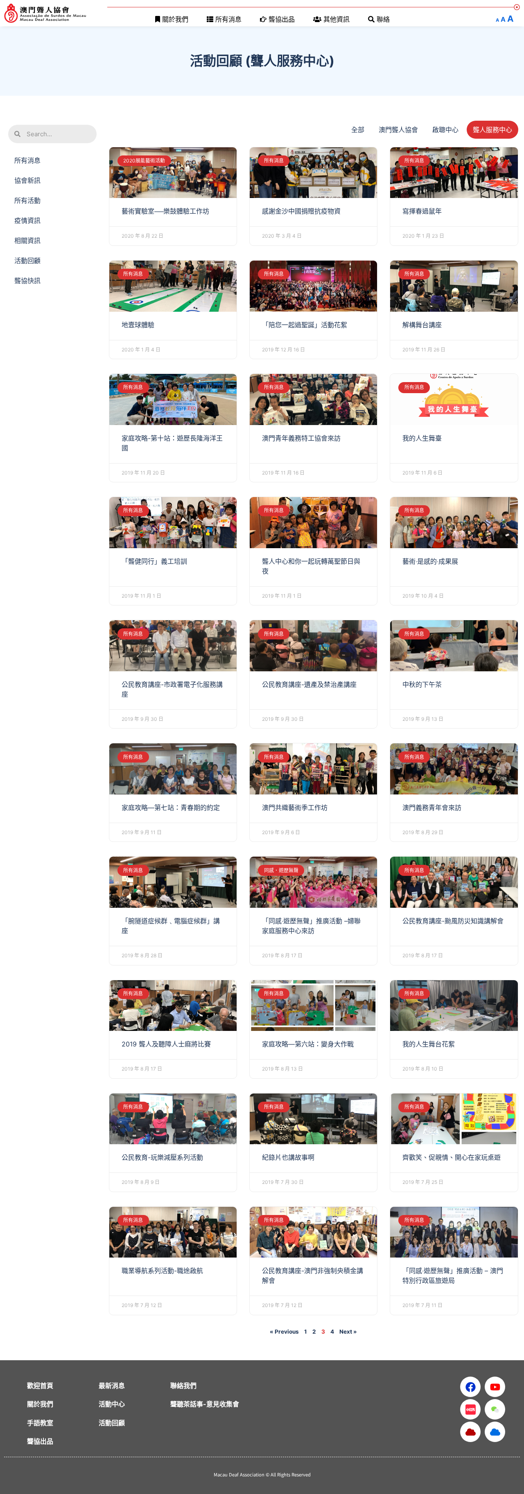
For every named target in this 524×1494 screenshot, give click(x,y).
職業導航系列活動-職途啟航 (162, 1271)
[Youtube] (495, 1387)
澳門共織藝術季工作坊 (295, 807)
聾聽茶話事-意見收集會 (204, 1404)
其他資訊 (336, 19)
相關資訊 (27, 240)
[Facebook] (470, 1387)
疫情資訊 (27, 220)
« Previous (284, 1331)
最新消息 (112, 1386)
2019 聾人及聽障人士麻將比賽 (166, 1044)
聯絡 (383, 19)
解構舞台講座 (422, 325)
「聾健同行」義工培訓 (154, 561)
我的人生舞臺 (422, 438)
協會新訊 (27, 180)
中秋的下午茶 (422, 684)
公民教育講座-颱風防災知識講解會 (453, 921)
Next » (348, 1331)
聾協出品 (282, 19)
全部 (357, 130)
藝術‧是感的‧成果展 (430, 561)
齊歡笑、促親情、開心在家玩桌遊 (451, 1157)
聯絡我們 (183, 1386)
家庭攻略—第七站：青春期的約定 (171, 807)
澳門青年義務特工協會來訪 (301, 438)
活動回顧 (27, 260)
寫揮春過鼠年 (422, 211)
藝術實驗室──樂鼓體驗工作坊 (165, 211)
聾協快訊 (27, 281)
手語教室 (40, 1423)
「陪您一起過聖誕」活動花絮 (304, 325)
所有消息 (228, 19)
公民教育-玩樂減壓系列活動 (162, 1157)
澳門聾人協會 (398, 130)
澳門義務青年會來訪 (431, 807)
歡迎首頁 (40, 1386)
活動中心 (112, 1404)
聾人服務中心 (492, 130)
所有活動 (27, 200)
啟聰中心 (445, 130)
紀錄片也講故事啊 (288, 1157)
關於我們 (175, 19)
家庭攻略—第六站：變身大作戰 (308, 1044)
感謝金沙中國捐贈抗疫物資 (301, 211)
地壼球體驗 (138, 325)
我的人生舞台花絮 (428, 1044)
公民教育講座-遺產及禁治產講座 (309, 684)
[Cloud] (470, 1432)
